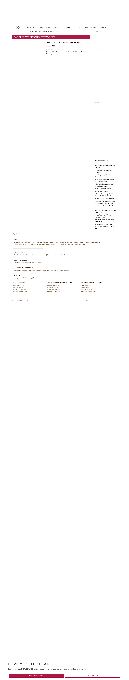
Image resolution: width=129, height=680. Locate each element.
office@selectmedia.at (53, 291)
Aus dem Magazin (80, 244)
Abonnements (29, 255)
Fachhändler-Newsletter (35, 270)
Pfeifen (48, 244)
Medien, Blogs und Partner (33, 262)
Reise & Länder (95, 242)
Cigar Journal (28, 16)
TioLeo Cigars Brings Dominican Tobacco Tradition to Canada (105, 195)
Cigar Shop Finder (19, 262)
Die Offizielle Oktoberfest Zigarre (105, 198)
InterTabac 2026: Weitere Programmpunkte (103, 216)
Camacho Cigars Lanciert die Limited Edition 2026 (104, 185)
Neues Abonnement (40, 255)
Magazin (58, 27)
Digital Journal (90, 27)
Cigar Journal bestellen (20, 270)
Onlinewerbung (27, 278)
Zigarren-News (44, 27)
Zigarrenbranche (54, 242)
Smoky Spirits (41, 244)
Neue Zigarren (18, 242)
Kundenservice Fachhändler (62, 270)
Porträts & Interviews (29, 242)
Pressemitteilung (50, 49)
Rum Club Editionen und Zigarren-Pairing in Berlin (44, 31)
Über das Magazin (19, 255)
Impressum (91, 300)
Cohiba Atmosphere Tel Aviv (104, 189)
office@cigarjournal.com (20, 291)
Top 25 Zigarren (69, 244)
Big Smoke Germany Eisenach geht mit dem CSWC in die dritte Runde (104, 226)
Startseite (31, 27)
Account (103, 27)
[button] (36, 676)
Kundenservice (68, 255)
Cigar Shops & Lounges (21, 244)
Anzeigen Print (18, 278)
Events (53, 244)
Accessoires (32, 244)
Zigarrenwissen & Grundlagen (69, 242)
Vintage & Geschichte (42, 242)
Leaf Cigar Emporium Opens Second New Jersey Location (104, 176)
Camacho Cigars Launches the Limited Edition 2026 (104, 180)
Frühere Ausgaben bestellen (55, 255)
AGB (86, 300)
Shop (79, 27)
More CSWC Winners (102, 191)
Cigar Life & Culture (84, 242)
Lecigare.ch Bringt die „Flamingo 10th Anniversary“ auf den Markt (105, 202)
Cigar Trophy (60, 244)
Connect (69, 27)
